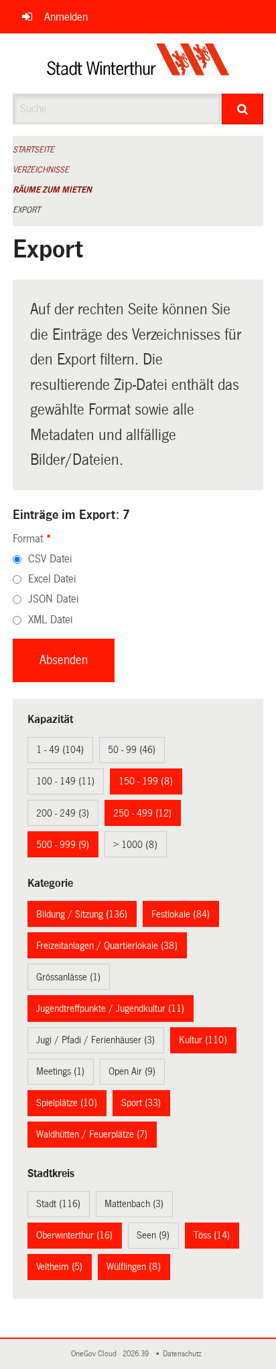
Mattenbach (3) (134, 1203)
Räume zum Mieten (52, 190)
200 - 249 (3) (62, 813)
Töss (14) (212, 1235)
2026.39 (137, 1354)
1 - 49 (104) (60, 749)
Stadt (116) (58, 1203)
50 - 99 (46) (131, 749)
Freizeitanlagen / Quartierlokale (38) (107, 945)
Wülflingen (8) (134, 1266)
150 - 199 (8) (146, 781)
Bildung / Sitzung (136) (81, 914)
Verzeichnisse (41, 170)
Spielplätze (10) (66, 1102)
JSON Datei (53, 599)
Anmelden (66, 17)
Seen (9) (153, 1235)
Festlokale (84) (180, 914)
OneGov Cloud (96, 1354)
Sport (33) (141, 1102)
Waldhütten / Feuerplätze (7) (91, 1134)
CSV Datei (50, 558)
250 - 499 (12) (142, 813)
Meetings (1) (60, 1071)
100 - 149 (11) (65, 781)
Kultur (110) (203, 1040)
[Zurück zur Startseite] (138, 63)
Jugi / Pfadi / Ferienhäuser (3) (95, 1040)
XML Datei (50, 619)
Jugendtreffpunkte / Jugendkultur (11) (110, 1008)
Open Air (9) (132, 1071)
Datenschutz (184, 1354)
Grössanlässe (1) (68, 977)
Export (26, 210)
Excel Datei (52, 579)
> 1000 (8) (135, 844)
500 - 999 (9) (62, 844)
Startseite (33, 149)
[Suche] (242, 109)
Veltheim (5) (59, 1266)
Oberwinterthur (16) (74, 1235)
